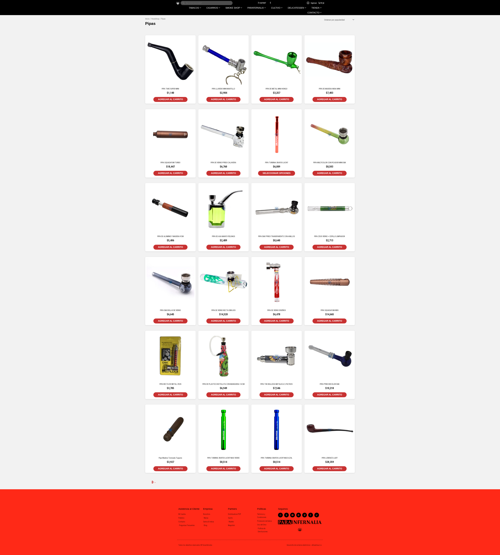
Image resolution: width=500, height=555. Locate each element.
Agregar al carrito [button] (170, 99)
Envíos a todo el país (267, 2)
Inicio (147, 19)
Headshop (155, 19)
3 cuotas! (250, 2)
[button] (195, 8)
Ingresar (313, 3)
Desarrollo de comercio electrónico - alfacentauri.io (304, 545)
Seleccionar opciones (276, 173)
